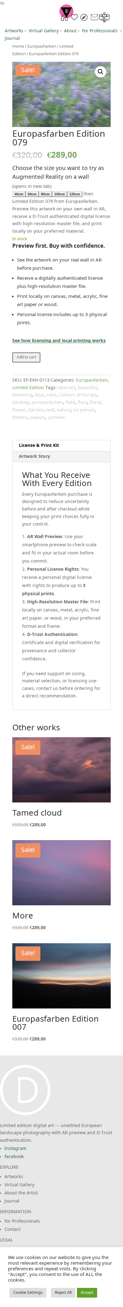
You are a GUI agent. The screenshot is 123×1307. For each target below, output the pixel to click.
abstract (66, 388)
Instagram (15, 1148)
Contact (12, 1229)
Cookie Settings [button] (28, 1292)
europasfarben (47, 402)
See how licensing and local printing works (59, 341)
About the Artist (21, 1193)
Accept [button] (87, 1292)
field (70, 402)
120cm (74, 194)
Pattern (20, 418)
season (37, 418)
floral (95, 402)
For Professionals (100, 31)
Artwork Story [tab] (34, 456)
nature (64, 410)
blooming (22, 395)
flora (82, 402)
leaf (50, 410)
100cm (59, 194)
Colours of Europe (78, 395)
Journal (12, 38)
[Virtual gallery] (104, 21)
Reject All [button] (63, 1292)
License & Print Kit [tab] (39, 445)
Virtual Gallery (44, 31)
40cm (19, 194)
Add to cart (26, 357)
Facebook (14, 1157)
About (70, 31)
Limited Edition (28, 388)
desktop (20, 402)
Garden (36, 410)
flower (19, 410)
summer (56, 418)
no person (84, 410)
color (51, 395)
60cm (32, 194)
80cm (45, 194)
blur (39, 395)
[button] (100, 71)
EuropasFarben (92, 380)
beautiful (87, 388)
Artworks (14, 31)
